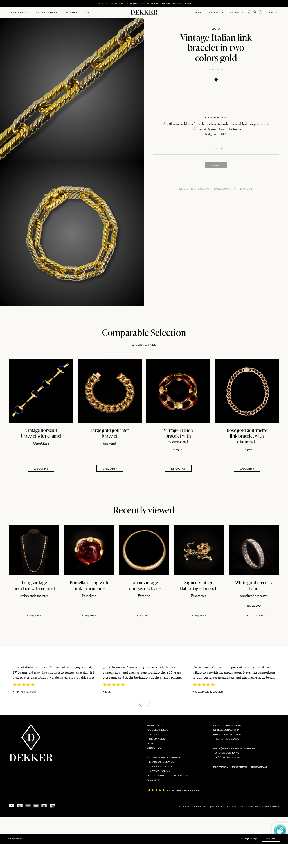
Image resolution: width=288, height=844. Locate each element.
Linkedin (246, 189)
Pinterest (240, 767)
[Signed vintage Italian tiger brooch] (199, 550)
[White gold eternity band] (254, 550)
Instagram (259, 767)
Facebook (221, 189)
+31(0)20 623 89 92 (227, 757)
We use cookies (15, 838)
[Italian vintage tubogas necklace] (144, 550)
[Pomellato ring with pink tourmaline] (89, 550)
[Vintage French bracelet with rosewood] (178, 391)
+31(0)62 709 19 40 (226, 753)
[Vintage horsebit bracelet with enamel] (41, 391)
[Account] (249, 11)
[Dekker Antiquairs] (144, 13)
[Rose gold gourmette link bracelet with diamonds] (247, 391)
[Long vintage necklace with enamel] (34, 550)
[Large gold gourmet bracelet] (110, 391)
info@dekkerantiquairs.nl (234, 748)
